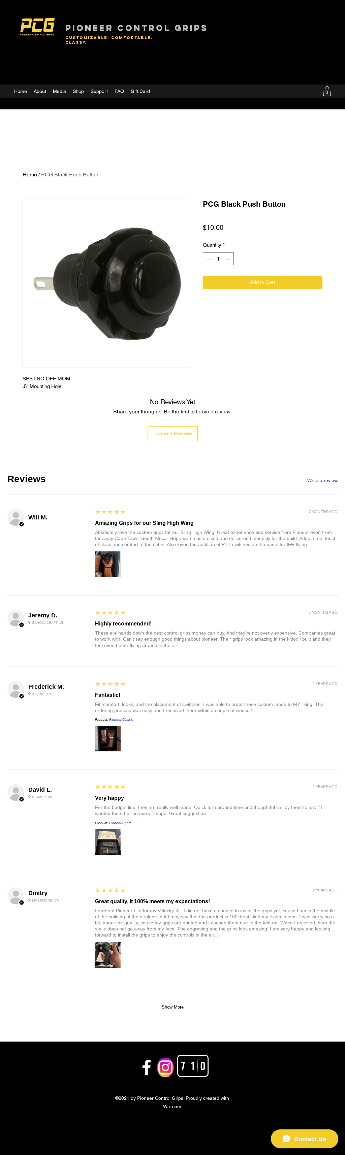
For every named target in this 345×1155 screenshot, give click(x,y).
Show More (173, 1007)
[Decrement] (208, 259)
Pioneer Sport (120, 823)
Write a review (322, 480)
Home (30, 174)
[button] (327, 91)
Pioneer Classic (121, 719)
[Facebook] (146, 1067)
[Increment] (228, 259)
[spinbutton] (218, 259)
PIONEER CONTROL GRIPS (136, 28)
